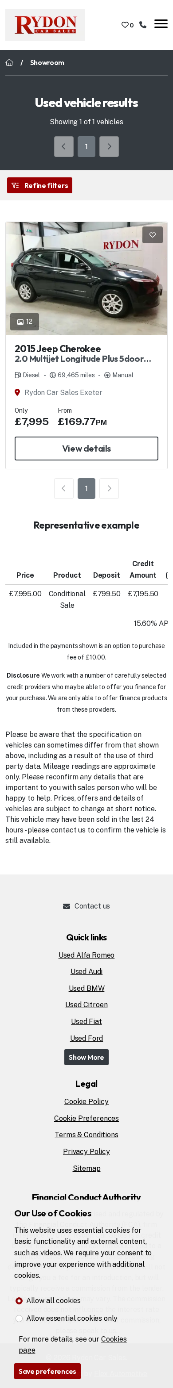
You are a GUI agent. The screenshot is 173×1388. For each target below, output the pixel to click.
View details (86, 448)
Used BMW (87, 988)
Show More (86, 1057)
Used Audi (87, 971)
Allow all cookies (53, 1300)
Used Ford (86, 1038)
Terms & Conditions (86, 1135)
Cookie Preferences (86, 1118)
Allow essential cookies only (72, 1318)
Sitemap (87, 1168)
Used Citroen (86, 1005)
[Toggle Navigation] (161, 25)
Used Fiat (86, 1021)
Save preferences (47, 1371)
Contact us (92, 906)
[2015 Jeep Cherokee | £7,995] (86, 278)
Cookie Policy (86, 1101)
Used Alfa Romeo (87, 955)
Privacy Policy (86, 1151)
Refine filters (45, 185)
